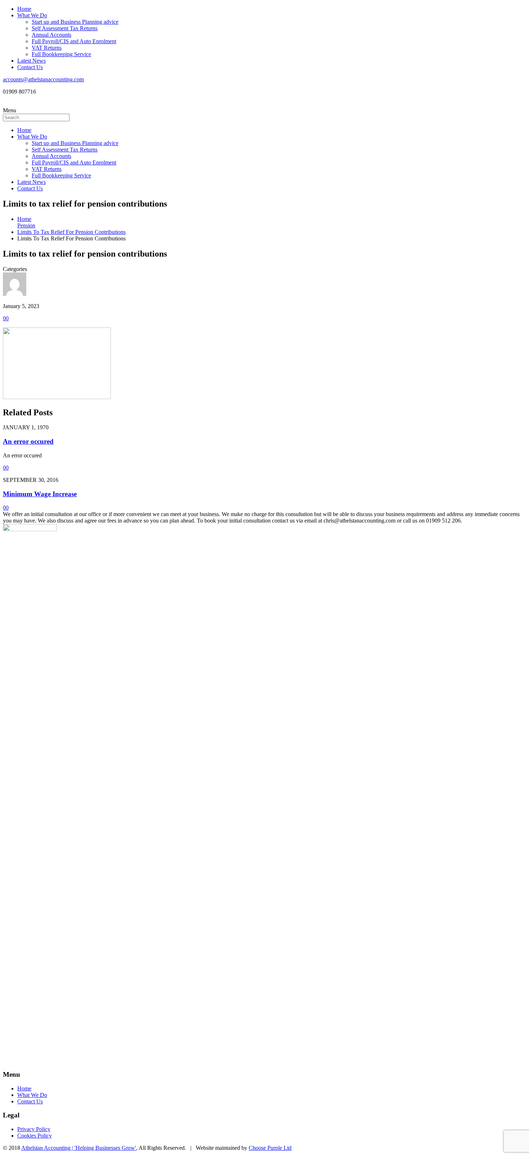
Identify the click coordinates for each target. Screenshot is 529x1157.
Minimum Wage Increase (40, 494)
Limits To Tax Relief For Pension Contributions (71, 232)
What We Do (32, 15)
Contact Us (30, 67)
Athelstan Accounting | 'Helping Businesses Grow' (78, 1148)
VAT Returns (47, 48)
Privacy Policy (33, 1129)
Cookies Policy (34, 1136)
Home (24, 9)
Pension (26, 225)
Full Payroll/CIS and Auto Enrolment (74, 41)
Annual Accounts (51, 35)
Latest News (31, 61)
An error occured (28, 441)
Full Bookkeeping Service (61, 54)
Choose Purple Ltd (270, 1148)
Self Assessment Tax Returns (65, 28)
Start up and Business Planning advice (75, 22)
